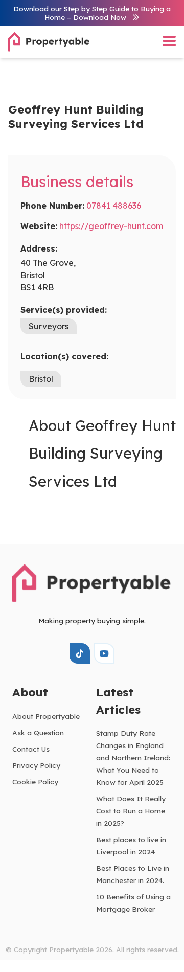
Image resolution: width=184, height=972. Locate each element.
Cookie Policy (35, 781)
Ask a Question (38, 732)
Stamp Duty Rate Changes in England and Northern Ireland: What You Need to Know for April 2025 (133, 757)
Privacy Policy (36, 765)
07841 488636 (113, 205)
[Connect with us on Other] (80, 653)
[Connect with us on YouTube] (104, 653)
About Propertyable (46, 716)
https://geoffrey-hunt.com (111, 226)
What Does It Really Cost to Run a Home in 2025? (131, 810)
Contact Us (31, 748)
